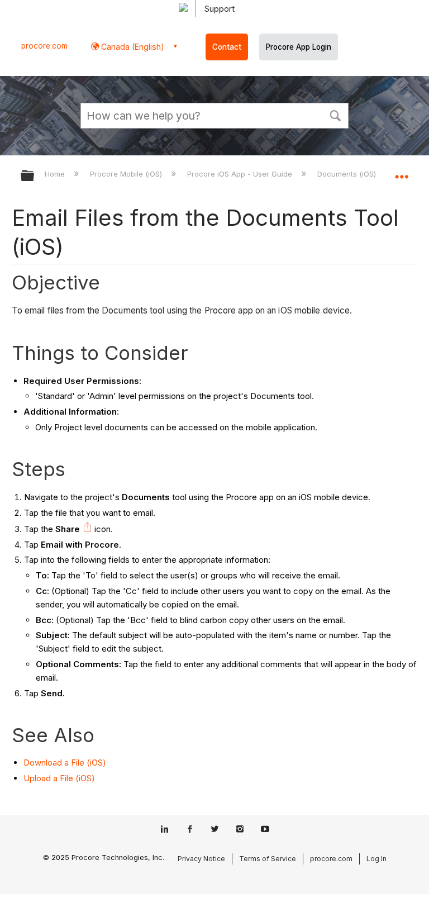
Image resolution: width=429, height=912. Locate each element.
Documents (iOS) (347, 173)
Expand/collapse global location (401, 172)
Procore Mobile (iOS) (127, 173)
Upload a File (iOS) (59, 778)
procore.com (44, 45)
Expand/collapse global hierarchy (34, 176)
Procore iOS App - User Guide (240, 173)
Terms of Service (267, 858)
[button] (335, 114)
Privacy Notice (201, 858)
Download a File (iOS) (64, 762)
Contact (226, 46)
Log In (376, 858)
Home (56, 173)
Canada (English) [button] (131, 46)
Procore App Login (298, 46)
